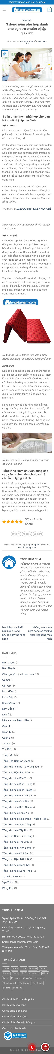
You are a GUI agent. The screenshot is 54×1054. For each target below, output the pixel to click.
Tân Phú (6, 743)
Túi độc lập (25, 983)
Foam (15, 973)
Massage (15, 978)
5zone (15, 968)
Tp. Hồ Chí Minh (11, 876)
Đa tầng (6, 988)
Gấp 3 (23, 973)
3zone (6, 968)
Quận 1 (6, 726)
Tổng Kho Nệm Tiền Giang (17, 836)
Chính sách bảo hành (14, 1004)
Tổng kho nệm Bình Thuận (17, 795)
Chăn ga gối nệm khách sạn (18, 674)
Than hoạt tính (9, 983)
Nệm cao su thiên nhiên (15, 720)
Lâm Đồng (8, 708)
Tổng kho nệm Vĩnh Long (16, 847)
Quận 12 (6, 731)
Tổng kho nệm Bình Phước (17, 789)
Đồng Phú (7, 888)
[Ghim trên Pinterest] (35, 533)
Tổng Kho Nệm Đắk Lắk (15, 859)
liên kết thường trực (27, 547)
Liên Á (5, 714)
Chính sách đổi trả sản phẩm (18, 999)
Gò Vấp (6, 685)
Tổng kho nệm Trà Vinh (15, 841)
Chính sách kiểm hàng (14, 1016)
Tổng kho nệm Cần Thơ (15, 801)
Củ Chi (6, 679)
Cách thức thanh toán (14, 1028)
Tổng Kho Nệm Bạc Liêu (16, 772)
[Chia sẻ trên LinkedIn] (40, 533)
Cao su (43, 968)
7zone (23, 968)
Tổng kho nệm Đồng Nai (16, 864)
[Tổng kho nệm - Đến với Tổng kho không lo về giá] (27, 9)
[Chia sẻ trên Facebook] (18, 533)
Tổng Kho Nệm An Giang (16, 760)
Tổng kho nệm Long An (15, 812)
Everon (6, 973)
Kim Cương (8, 703)
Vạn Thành (8, 882)
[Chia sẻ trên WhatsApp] (13, 533)
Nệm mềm (39, 978)
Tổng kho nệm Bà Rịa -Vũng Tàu (20, 766)
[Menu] (4, 9)
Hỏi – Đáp (8, 697)
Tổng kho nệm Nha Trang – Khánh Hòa (24, 818)
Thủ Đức (7, 749)
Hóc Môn (7, 691)
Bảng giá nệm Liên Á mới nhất (33, 208)
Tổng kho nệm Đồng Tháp (17, 870)
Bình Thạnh (8, 668)
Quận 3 (6, 737)
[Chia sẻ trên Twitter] (24, 533)
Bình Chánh (8, 662)
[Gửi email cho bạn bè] (29, 533)
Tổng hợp (27, 20)
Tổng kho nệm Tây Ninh (15, 830)
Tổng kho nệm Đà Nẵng (15, 853)
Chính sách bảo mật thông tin (18, 1022)
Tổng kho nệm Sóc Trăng (16, 824)
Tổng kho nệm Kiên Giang (17, 807)
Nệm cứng (27, 978)
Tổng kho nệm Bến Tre (15, 778)
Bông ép (33, 968)
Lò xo (5, 978)
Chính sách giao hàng (14, 1010)
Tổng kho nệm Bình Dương (17, 783)
